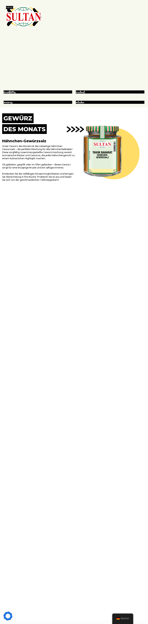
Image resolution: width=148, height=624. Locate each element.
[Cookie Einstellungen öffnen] (8, 619)
